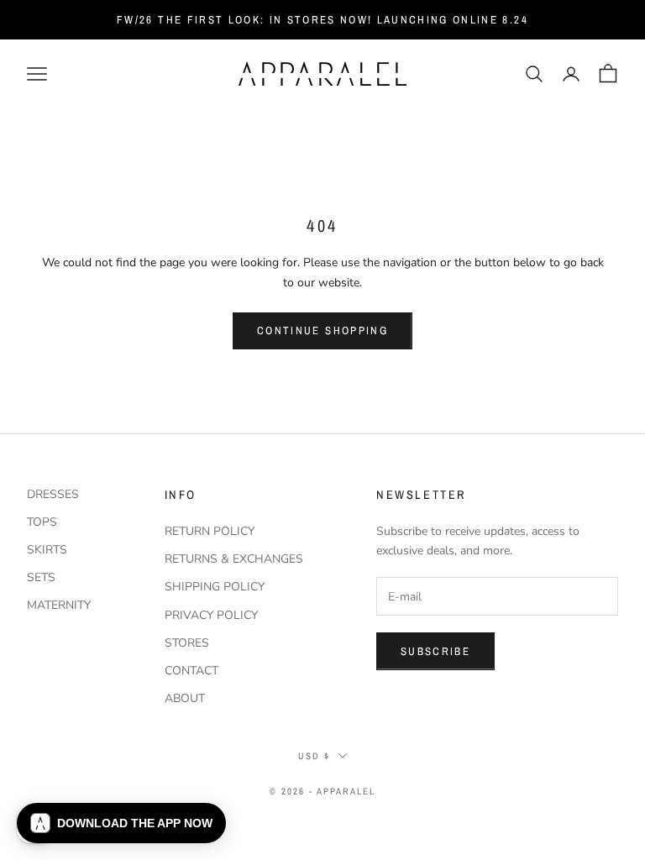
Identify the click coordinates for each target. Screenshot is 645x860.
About (185, 698)
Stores (187, 643)
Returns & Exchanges (234, 559)
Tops (42, 522)
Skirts (47, 550)
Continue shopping (322, 330)
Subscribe (435, 651)
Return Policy (209, 531)
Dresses (53, 494)
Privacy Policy (211, 615)
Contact (191, 671)
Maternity (59, 605)
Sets (41, 577)
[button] (121, 823)
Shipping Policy (215, 587)
